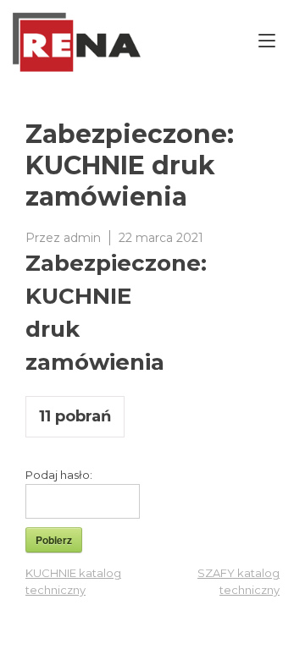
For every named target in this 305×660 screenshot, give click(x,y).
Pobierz (54, 539)
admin (82, 237)
